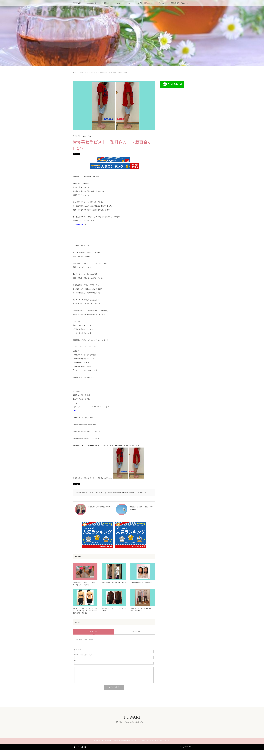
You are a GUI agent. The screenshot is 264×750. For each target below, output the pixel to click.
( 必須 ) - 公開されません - (83, 655)
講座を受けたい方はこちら (179, 3)
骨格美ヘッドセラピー (128, 492)
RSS (85, 746)
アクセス (162, 3)
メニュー (118, 3)
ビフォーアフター (88, 136)
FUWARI (77, 3)
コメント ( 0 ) (93, 631)
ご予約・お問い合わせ (145, 3)
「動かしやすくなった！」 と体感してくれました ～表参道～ (84, 584)
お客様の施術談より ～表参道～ (141, 582)
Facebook (77, 746)
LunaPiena (109, 492)
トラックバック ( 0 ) (134, 631)
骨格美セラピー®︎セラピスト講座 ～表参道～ (114, 609)
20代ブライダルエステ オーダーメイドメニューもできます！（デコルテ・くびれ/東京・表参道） (85, 611)
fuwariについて (91, 3)
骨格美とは (106, 3)
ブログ (130, 3)
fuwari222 (84, 492)
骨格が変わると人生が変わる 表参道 (114, 582)
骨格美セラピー (117, 492)
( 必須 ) (77, 649)
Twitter (74, 746)
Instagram (81, 746)
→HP (74, 410)
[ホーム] (73, 70)
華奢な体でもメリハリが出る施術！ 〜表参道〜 (140, 609)
